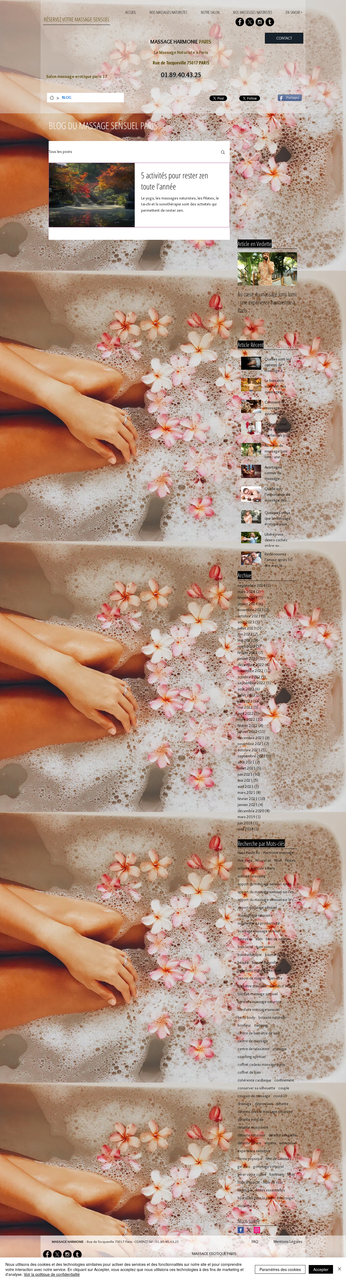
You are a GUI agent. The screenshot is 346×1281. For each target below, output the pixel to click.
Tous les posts (60, 151)
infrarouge (285, 1198)
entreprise (287, 1143)
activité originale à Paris (256, 868)
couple (283, 1088)
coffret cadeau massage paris (261, 1064)
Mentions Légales (288, 1241)
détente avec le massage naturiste (265, 1111)
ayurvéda (245, 939)
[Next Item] (288, 269)
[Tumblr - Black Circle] (269, 22)
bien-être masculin (252, 986)
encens (270, 1143)
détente (282, 1104)
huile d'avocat (249, 1182)
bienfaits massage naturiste (260, 1002)
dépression (264, 1104)
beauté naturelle (265, 962)
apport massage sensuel (257, 907)
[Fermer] (339, 1269)
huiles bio (245, 1190)
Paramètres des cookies (280, 1269)
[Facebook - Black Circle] (239, 22)
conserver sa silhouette (256, 1088)
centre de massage (253, 1041)
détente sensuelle (282, 1135)
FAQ (255, 1241)
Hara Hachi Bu (249, 852)
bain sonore (265, 947)
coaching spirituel (252, 1056)
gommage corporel (268, 1166)
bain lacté (245, 947)
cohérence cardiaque (254, 1080)
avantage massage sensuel (259, 931)
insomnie (245, 1206)
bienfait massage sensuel (258, 994)
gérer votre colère (252, 1174)
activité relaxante (251, 876)
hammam (277, 1174)
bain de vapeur (277, 939)
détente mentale (251, 1119)
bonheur (244, 1025)
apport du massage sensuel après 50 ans (267, 884)
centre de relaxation (254, 1049)
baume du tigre (277, 954)
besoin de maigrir (251, 978)
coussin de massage (254, 1096)
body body (246, 1017)
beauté (243, 962)
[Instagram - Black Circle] (259, 22)
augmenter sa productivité (259, 923)
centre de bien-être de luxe (259, 1033)
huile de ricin (273, 1182)
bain (259, 939)
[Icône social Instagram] (257, 1230)
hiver (291, 1174)
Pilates (290, 860)
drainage (244, 1104)
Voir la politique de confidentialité (52, 1274)
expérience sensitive (254, 1151)
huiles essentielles (270, 1190)
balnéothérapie (250, 954)
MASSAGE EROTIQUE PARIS (214, 1253)
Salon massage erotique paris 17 (76, 76)
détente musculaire (253, 1127)
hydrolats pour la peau (256, 1198)
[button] (222, 152)
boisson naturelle (272, 1017)
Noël (278, 860)
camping (261, 1025)
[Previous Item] (246, 269)
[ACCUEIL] (51, 97)
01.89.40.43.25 (167, 1241)
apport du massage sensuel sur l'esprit (267, 892)
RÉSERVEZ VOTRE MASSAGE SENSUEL (76, 19)
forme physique (250, 1158)
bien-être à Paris (282, 986)
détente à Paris (249, 1143)
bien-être (275, 978)
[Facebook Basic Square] (241, 1230)
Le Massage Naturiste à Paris (181, 52)
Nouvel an (263, 860)
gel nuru (244, 1166)
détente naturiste (251, 1135)
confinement (284, 1080)
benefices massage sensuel (259, 970)
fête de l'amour (278, 1158)
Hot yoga (245, 860)
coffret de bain (249, 1072)
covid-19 (280, 1096)
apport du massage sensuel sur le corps (267, 899)
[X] (249, 22)
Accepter (320, 1269)
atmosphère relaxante (255, 915)
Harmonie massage (278, 852)
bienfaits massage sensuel (259, 1009)
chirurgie (280, 1049)
